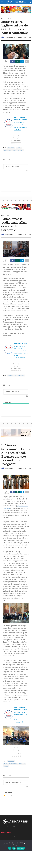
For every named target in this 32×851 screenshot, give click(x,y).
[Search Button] (30, 2)
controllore (7, 150)
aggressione (11, 147)
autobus (19, 147)
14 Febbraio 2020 (21, 37)
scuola (6, 766)
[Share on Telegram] (22, 61)
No (14, 848)
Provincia (8, 18)
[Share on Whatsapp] (17, 61)
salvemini (22, 763)
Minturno (20, 150)
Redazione (10, 37)
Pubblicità (20, 836)
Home (2, 18)
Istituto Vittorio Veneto (10, 763)
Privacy (13, 836)
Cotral (14, 150)
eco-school (11, 761)
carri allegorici (19, 375)
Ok (9, 848)
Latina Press (9, 827)
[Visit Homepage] (16, 2)
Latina (7, 215)
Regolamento (5, 836)
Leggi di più (20, 848)
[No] (30, 845)
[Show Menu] (2, 2)
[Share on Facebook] (12, 61)
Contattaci (4, 838)
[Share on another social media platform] (27, 61)
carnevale (10, 375)
